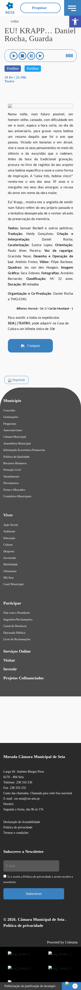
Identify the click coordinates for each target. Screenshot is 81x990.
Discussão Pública (14, 632)
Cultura (8, 544)
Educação (9, 538)
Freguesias (9, 423)
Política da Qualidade (16, 456)
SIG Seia (8, 577)
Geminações (10, 417)
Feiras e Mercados (14, 489)
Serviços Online (17, 651)
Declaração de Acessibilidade (21, 822)
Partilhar (13, 68)
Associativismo (12, 430)
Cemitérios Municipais (17, 496)
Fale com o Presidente (16, 612)
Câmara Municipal (14, 436)
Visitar (9, 660)
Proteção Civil (12, 469)
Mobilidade (10, 564)
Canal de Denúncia (15, 626)
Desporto (8, 551)
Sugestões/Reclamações (17, 619)
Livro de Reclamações (16, 639)
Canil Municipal (13, 584)
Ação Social (10, 524)
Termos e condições (15, 832)
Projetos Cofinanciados (23, 678)
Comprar (32, 346)
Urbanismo (10, 571)
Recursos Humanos (15, 463)
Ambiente (9, 531)
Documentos (11, 483)
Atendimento (11, 476)
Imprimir (18, 380)
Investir (10, 669)
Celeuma (71, 942)
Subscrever (34, 894)
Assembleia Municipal (17, 443)
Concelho (9, 410)
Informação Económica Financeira (24, 450)
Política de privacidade (17, 827)
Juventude (9, 558)
